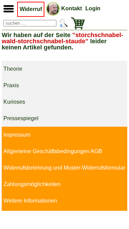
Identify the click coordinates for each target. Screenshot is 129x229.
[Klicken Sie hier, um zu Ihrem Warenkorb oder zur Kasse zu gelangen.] (76, 23)
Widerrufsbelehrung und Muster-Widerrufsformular (64, 168)
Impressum (16, 135)
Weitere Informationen (30, 201)
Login (92, 8)
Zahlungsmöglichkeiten (32, 184)
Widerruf (31, 9)
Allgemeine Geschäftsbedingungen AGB (52, 151)
